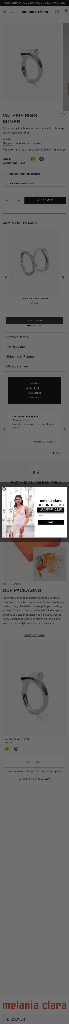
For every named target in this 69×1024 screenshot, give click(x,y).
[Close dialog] (4, 489)
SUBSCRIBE (50, 522)
